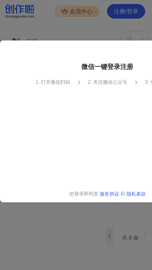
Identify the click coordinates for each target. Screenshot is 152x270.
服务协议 (109, 194)
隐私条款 (136, 194)
